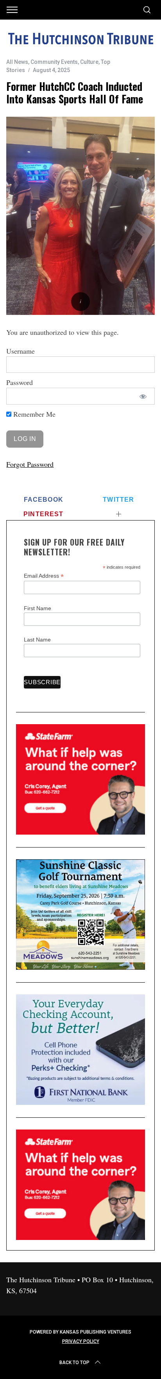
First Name (37, 608)
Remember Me (33, 414)
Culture (89, 62)
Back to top (74, 1362)
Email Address (44, 576)
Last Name (37, 639)
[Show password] (142, 396)
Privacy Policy (80, 1341)
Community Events (54, 62)
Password (19, 382)
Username (20, 351)
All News (17, 62)
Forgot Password (30, 464)
